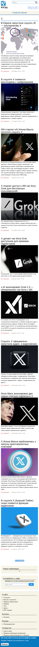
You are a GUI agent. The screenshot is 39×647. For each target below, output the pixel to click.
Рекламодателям (9, 624)
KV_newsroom (5, 71)
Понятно (5, 644)
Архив (5, 608)
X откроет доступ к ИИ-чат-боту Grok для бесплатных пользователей (18, 188)
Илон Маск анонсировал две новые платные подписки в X (17, 394)
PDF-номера (8, 610)
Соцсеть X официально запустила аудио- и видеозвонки (19, 342)
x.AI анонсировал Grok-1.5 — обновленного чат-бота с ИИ (17, 288)
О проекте (7, 597)
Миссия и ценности (10, 599)
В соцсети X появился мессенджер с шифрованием (17, 80)
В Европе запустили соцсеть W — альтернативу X (18, 24)
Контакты (7, 617)
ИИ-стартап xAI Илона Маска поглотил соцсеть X (17, 130)
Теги (5, 606)
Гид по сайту (8, 631)
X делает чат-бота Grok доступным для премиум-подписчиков (15, 241)
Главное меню (19, 13)
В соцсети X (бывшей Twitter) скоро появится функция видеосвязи (17, 503)
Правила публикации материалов (15, 633)
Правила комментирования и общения (16, 635)
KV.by (4, 7)
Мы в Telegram (19, 560)
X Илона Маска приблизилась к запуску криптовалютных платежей (18, 444)
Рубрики (6, 604)
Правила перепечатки (11, 602)
